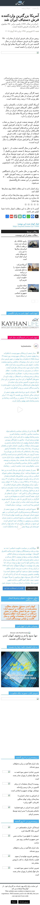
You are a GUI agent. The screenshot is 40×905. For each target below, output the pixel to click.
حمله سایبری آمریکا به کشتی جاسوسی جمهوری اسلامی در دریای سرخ (21, 291)
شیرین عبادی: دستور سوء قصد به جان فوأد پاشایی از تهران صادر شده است (26, 775)
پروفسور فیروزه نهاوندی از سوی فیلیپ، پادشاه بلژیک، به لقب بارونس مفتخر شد (25, 859)
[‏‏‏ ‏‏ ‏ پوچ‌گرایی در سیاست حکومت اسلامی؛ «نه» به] (20, 566)
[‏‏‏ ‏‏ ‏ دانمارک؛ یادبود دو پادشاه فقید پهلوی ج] (20, 410)
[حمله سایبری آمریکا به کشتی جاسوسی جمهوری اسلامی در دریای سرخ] (33, 288)
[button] (37, 3)
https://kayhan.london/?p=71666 (26, 226)
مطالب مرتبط (32, 232)
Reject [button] (14, 902)
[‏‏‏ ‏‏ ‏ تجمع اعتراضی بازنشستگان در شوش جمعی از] (20, 527)
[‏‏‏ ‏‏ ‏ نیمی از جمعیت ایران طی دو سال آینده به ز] (20, 488)
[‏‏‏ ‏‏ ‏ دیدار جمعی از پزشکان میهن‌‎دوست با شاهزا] (20, 371)
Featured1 (35, 246)
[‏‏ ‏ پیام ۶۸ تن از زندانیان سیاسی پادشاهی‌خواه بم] (20, 449)
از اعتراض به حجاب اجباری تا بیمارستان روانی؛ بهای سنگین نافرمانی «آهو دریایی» (28, 799)
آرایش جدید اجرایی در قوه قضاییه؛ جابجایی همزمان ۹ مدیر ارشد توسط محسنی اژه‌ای (26, 811)
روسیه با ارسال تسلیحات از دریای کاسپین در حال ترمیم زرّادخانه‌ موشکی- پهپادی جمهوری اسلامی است (25, 787)
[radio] (37, 204)
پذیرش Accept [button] (24, 902)
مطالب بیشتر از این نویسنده (27, 235)
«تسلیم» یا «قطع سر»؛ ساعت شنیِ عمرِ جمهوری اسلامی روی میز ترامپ (26, 839)
